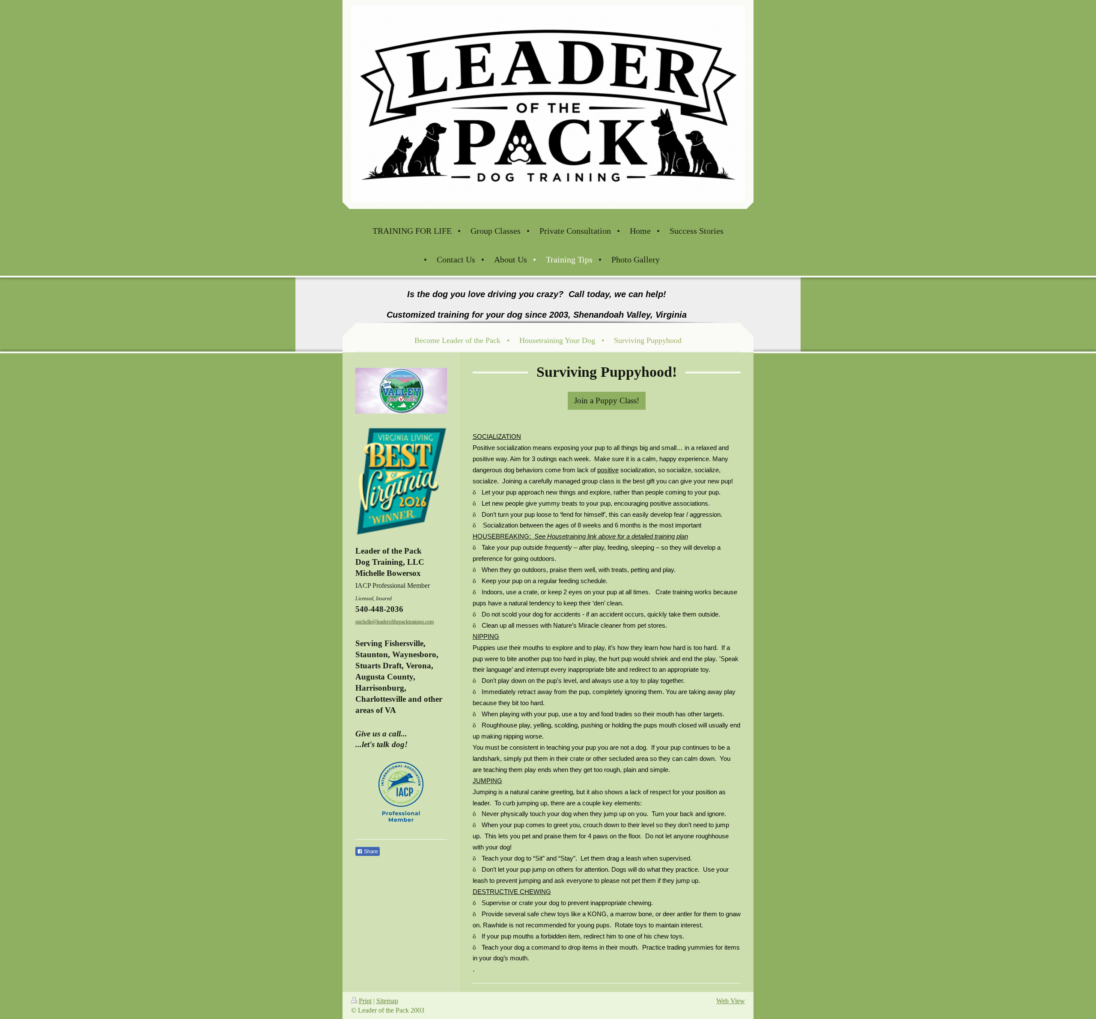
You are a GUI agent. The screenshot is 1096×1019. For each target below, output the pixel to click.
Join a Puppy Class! (606, 400)
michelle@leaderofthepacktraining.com (394, 622)
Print (365, 1000)
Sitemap (387, 1000)
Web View (730, 1000)
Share (370, 852)
